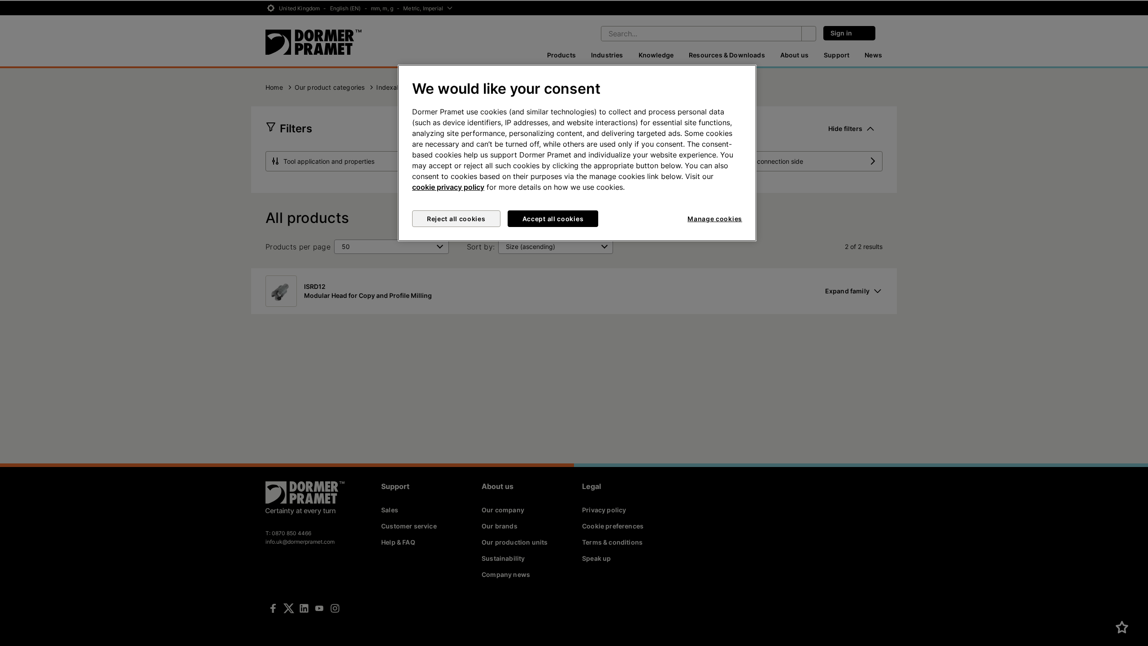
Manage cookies (714, 219)
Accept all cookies (553, 219)
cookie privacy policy (448, 187)
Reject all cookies (456, 219)
